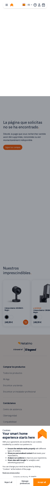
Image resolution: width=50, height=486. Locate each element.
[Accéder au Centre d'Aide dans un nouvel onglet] (35, 4)
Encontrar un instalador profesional (19, 391)
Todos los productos (12, 373)
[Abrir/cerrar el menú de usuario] (39, 4)
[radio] (6, 317)
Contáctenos (9, 403)
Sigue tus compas (12, 147)
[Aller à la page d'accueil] (11, 4)
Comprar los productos (14, 366)
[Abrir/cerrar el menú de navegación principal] (6, 4)
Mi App (6, 379)
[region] (25, 303)
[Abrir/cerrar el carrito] (43, 4)
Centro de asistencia (12, 409)
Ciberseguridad (10, 415)
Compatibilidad (9, 421)
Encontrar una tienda (12, 385)
